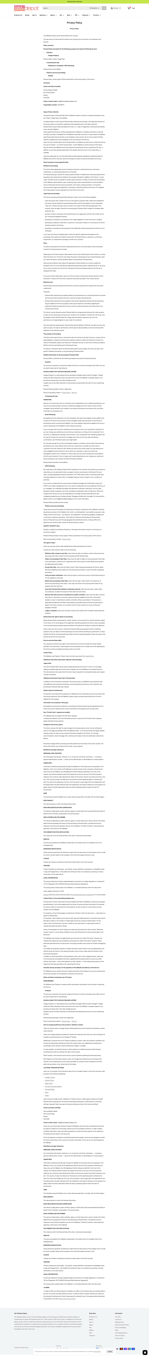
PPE (76, 15)
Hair (61, 15)
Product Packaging (120, 1327)
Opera (47, 1095)
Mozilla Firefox (49, 1080)
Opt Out (74, 392)
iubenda (45, 895)
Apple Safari (49, 1083)
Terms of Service (120, 1335)
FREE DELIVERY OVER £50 (74, 1)
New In (34, 15)
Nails (68, 15)
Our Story (118, 1317)
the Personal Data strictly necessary (82, 895)
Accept (110, 1351)
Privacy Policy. (97, 1351)
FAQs (116, 1330)
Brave (46, 1092)
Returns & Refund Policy (122, 1325)
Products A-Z (18, 15)
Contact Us (118, 1319)
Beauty (52, 15)
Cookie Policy (89, 656)
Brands (27, 15)
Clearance (85, 15)
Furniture (96, 15)
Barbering (43, 15)
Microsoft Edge (49, 1089)
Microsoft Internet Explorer (53, 1086)
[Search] (104, 8)
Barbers (91, 1330)
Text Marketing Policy (121, 1333)
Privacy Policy (66, 392)
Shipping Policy (119, 1322)
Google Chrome (50, 1077)
